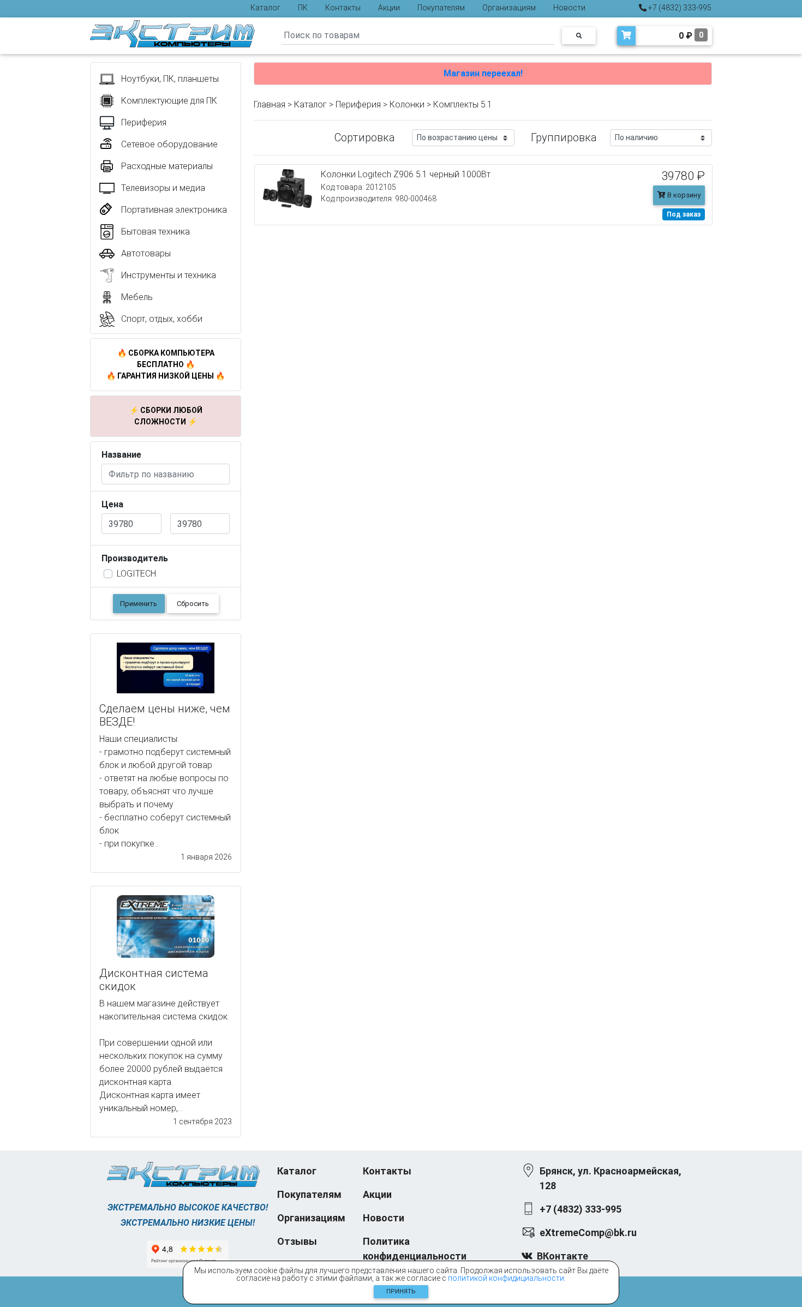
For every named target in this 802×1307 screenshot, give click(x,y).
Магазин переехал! (483, 73)
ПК (303, 7)
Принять (401, 1291)
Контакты (343, 7)
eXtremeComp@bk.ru (588, 1232)
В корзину (683, 195)
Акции (389, 7)
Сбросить (193, 603)
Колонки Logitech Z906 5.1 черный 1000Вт (405, 174)
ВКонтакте (562, 1256)
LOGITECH (136, 573)
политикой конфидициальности (506, 1278)
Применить (138, 603)
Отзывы (297, 1241)
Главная (269, 104)
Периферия (358, 104)
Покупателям (441, 7)
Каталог (265, 7)
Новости (569, 7)
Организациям (509, 7)
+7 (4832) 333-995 (679, 7)
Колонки (407, 104)
